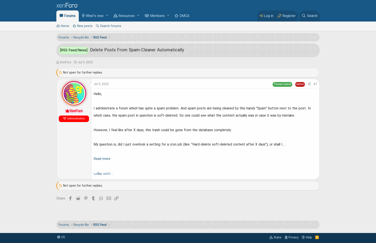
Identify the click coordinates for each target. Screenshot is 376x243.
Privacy (294, 237)
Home (65, 26)
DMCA (184, 16)
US (62, 237)
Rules (278, 237)
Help (309, 237)
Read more (102, 159)
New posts (84, 26)
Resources (127, 16)
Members (157, 16)
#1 (315, 84)
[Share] (309, 84)
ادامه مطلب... (103, 173)
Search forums (110, 26)
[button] (107, 15)
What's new (95, 16)
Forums (70, 16)
